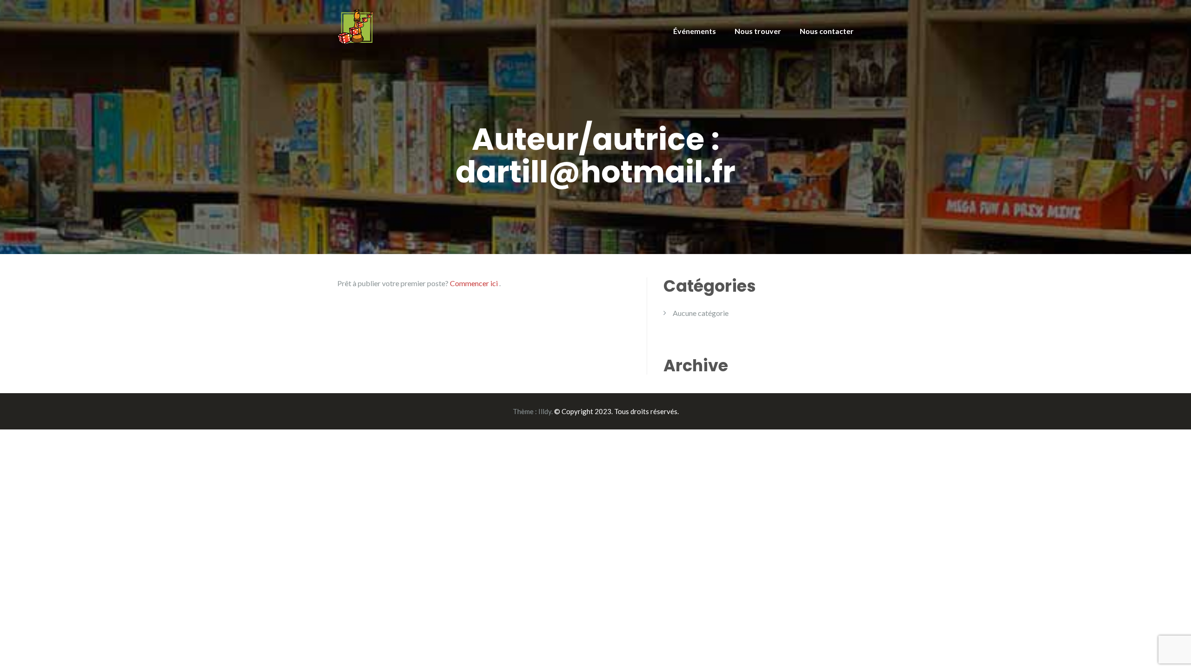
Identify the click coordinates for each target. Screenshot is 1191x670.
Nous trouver (758, 31)
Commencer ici (474, 283)
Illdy (544, 411)
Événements (694, 31)
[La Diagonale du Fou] (355, 25)
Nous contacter (827, 31)
